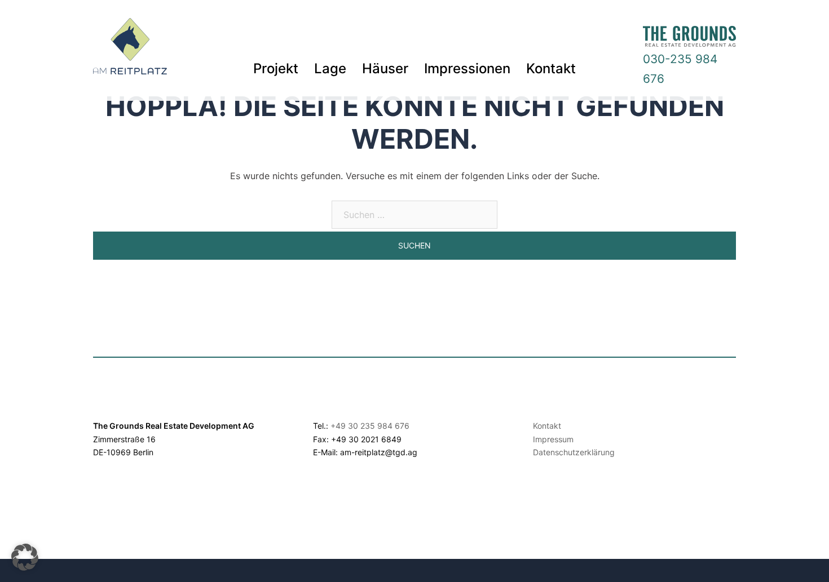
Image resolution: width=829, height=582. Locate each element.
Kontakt (551, 68)
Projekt (275, 68)
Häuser (385, 68)
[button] (25, 557)
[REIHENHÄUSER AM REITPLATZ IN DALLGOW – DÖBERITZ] (130, 49)
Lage (330, 68)
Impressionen (467, 68)
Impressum (553, 439)
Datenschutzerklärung (574, 452)
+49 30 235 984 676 (369, 425)
